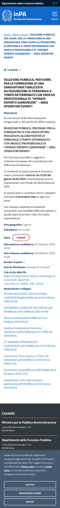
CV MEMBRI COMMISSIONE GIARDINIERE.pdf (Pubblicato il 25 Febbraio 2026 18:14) (29, 345)
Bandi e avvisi (20, 34)
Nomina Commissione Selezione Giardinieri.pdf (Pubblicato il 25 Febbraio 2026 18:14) (28, 331)
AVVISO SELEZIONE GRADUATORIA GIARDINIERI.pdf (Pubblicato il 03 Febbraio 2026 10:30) (29, 297)
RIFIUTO (30, 501)
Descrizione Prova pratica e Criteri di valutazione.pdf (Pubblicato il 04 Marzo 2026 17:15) (27, 359)
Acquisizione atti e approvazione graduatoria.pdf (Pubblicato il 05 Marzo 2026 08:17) (27, 383)
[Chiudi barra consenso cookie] (57, 452)
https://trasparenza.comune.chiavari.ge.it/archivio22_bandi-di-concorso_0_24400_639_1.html (30, 279)
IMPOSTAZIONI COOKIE (30, 493)
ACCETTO (30, 484)
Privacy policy (28, 466)
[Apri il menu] (55, 14)
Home (7, 34)
